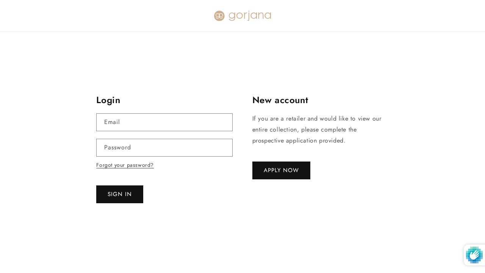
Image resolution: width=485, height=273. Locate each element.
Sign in (120, 194)
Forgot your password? (125, 165)
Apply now (281, 170)
